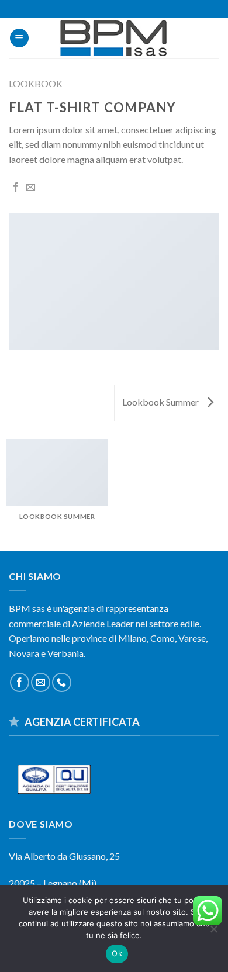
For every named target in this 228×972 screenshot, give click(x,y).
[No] (213, 932)
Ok (117, 953)
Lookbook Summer (161, 401)
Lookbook (36, 83)
